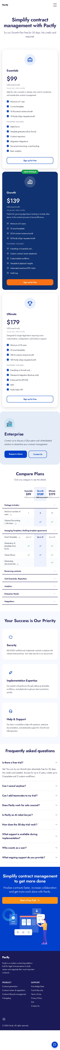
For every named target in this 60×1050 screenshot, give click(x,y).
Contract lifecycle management (14, 994)
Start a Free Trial (28, 900)
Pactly (5, 957)
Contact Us (37, 454)
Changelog (6, 998)
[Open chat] (55, 1045)
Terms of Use (36, 994)
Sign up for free (30, 160)
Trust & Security (37, 990)
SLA (32, 1002)
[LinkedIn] (4, 1019)
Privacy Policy (36, 998)
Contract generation (9, 986)
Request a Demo (15, 454)
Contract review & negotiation (13, 990)
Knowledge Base (37, 986)
